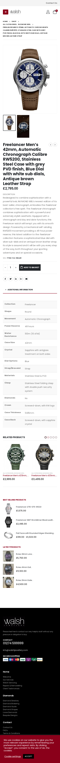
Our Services (8, 680)
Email (26, 279)
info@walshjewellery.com (15, 650)
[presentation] (6, 79)
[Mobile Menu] (5, 12)
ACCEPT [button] (28, 756)
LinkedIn (16, 279)
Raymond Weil (19, 473)
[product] (16, 457)
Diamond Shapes (10, 709)
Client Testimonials (11, 688)
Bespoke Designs (10, 715)
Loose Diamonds (10, 712)
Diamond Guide (9, 706)
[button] (45, 437)
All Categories (8, 473)
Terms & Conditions (11, 733)
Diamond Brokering (11, 703)
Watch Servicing (10, 683)
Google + (21, 279)
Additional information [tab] (20, 289)
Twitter (10, 279)
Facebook (5, 279)
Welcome (7, 677)
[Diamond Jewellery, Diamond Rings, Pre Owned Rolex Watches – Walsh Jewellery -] (15, 12)
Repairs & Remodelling (12, 686)
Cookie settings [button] (12, 756)
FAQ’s (5, 730)
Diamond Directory (11, 701)
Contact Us (51, 3)
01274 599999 (13, 643)
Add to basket (31, 267)
